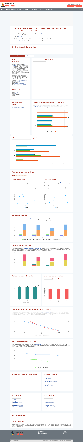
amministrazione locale (20, 40)
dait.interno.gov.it (66, 434)
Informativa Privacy (13, 441)
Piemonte (40, 33)
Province (14, 9)
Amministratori (49, 9)
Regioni (8, 9)
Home (3, 9)
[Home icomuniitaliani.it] (23, 434)
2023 (22, 175)
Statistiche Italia (27, 9)
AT (19, 94)
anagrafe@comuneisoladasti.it (19, 83)
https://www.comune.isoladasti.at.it (22, 80)
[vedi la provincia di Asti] (18, 107)
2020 (13, 175)
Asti (29, 33)
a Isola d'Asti (48, 378)
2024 (25, 175)
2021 (16, 175)
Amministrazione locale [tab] (29, 55)
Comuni (19, 9)
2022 (19, 175)
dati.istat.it (65, 432)
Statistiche (35, 9)
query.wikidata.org (66, 433)
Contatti (80, 9)
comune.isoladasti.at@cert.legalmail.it (20, 84)
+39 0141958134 (17, 81)
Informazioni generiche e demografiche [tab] (17, 55)
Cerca (75, 6)
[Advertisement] (41, 19)
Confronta (41, 9)
